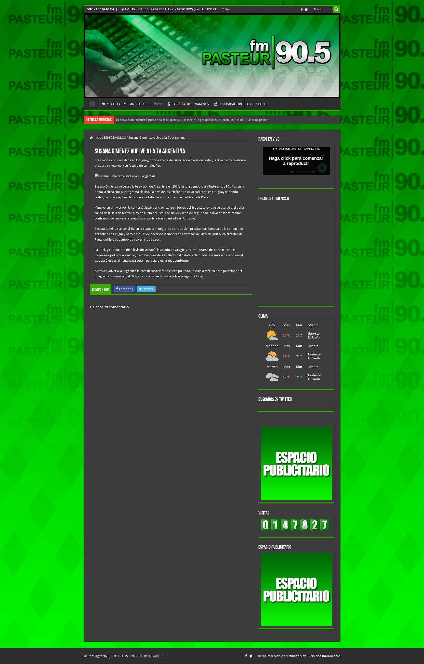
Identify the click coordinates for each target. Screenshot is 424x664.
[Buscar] (336, 9)
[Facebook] (301, 10)
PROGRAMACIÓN (230, 104)
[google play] (306, 10)
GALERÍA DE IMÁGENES (190, 104)
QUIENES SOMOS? (148, 104)
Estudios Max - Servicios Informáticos (313, 656)
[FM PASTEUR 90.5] (212, 55)
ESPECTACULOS (115, 137)
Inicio (97, 137)
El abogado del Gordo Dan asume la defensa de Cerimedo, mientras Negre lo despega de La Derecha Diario (186, 120)
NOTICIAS (114, 104)
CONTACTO (259, 104)
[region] (296, 463)
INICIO (92, 103)
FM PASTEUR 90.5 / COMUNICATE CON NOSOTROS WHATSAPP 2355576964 (177, 9)
